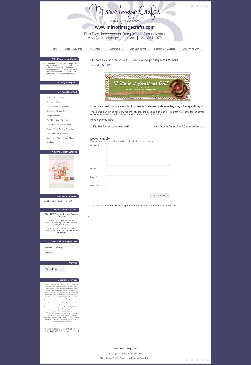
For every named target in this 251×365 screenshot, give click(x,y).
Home (54, 49)
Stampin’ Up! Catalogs (164, 49)
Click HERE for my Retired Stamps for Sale (61, 215)
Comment (94, 146)
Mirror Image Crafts (109, 358)
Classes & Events (73, 49)
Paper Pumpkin (115, 49)
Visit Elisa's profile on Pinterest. (58, 201)
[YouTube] (191, 6)
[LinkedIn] (207, 6)
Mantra (134, 358)
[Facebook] (186, 6)
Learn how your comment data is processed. (153, 205)
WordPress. (145, 358)
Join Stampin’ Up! (138, 49)
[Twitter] (196, 6)
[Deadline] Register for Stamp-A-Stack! (110, 126)
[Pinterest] (202, 6)
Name (93, 168)
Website (94, 185)
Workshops (94, 49)
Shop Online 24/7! (191, 49)
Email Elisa (119, 348)
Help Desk (132, 348)
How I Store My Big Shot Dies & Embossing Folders (178, 126)
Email (93, 177)
